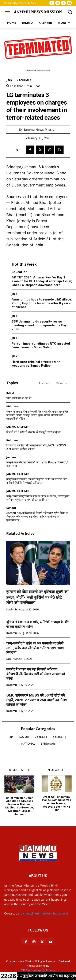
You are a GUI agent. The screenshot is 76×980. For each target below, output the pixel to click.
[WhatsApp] (49, 150)
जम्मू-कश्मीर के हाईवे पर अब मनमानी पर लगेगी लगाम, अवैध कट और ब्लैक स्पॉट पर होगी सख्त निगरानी (35, 648)
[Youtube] (69, 3)
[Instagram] (57, 3)
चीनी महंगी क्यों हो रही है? (19, 398)
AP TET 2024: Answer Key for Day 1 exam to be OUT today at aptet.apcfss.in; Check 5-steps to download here (42, 281)
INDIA (10, 393)
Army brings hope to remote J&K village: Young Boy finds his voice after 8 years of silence (42, 303)
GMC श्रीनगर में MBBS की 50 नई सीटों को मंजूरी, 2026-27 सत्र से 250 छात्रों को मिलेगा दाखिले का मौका (37, 700)
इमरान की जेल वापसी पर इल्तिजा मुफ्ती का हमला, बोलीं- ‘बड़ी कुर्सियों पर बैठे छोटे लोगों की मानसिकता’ (37, 597)
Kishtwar (12, 406)
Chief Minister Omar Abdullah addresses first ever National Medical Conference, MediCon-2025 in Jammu (19, 806)
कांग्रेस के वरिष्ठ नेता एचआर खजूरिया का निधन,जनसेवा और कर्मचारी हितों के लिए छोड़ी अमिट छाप (36, 481)
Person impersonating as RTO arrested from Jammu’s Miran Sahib (41, 345)
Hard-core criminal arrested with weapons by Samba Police (36, 363)
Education (19, 271)
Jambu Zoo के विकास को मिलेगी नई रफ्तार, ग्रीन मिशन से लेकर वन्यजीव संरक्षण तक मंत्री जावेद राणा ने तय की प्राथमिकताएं (37, 516)
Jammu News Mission (40, 129)
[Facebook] (51, 3)
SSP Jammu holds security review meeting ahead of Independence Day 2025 (39, 325)
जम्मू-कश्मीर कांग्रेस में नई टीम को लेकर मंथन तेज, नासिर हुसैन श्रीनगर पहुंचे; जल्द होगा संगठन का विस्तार (37, 498)
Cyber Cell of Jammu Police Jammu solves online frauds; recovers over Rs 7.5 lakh (56, 803)
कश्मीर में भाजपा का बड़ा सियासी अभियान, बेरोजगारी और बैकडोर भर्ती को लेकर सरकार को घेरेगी (35, 674)
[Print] (59, 150)
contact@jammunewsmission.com (44, 913)
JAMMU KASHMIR (17, 426)
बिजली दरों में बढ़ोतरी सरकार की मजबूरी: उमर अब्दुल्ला (33, 432)
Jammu (11, 457)
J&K (9, 80)
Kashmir (24, 80)
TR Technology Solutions (38, 970)
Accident (44, 383)
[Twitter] (63, 3)
